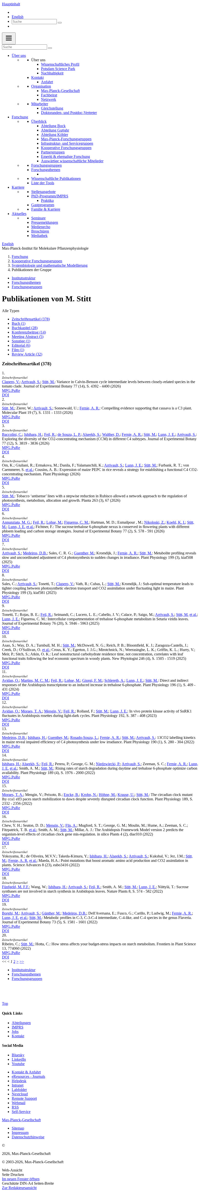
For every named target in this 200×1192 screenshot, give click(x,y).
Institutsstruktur (23, 278)
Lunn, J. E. (166, 434)
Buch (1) (18, 323)
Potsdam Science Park (58, 69)
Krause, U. (126, 795)
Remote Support (24, 1098)
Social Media (12, 1045)
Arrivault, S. (30, 382)
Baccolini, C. (12, 434)
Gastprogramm (42, 205)
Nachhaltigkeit (52, 73)
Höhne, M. (107, 795)
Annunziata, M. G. (16, 522)
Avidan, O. (10, 680)
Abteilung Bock (53, 126)
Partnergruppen (53, 152)
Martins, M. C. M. (35, 680)
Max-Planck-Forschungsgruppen (66, 139)
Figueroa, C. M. (76, 522)
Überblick (39, 121)
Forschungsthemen (45, 170)
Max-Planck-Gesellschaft (60, 91)
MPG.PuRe (11, 390)
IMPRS (17, 1027)
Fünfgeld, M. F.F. (15, 887)
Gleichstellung (52, 108)
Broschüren (40, 231)
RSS (15, 1107)
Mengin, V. (52, 711)
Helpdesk (19, 1081)
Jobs (15, 1031)
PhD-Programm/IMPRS (49, 196)
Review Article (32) (27, 354)
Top (5, 1003)
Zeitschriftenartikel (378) (31, 319)
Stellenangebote (43, 192)
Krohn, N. (89, 795)
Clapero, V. (11, 382)
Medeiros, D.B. (35, 553)
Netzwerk (48, 99)
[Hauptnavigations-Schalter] (9, 38)
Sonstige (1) (21, 341)
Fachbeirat (49, 95)
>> (22, 961)
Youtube (18, 1064)
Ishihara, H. (33, 434)
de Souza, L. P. (69, 434)
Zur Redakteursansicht (19, 1188)
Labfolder (19, 1090)
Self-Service (21, 1112)
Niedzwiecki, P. (108, 764)
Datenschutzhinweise (28, 1137)
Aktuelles (19, 214)
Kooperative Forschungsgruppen (66, 148)
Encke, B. (71, 795)
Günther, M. (51, 913)
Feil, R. (50, 434)
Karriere (18, 187)
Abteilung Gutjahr (55, 130)
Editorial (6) (21, 345)
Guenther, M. (84, 553)
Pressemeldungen (44, 222)
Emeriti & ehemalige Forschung (65, 156)
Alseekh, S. (91, 434)
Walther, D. (111, 434)
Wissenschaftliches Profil (60, 64)
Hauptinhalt (11, 4)
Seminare (38, 218)
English (17, 17)
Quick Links (12, 1013)
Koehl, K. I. (176, 522)
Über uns (19, 55)
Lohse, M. (54, 522)
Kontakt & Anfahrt (26, 1072)
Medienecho (40, 227)
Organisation (41, 86)
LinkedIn (19, 1059)
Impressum (20, 1133)
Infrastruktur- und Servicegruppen (67, 143)
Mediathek (39, 236)
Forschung (20, 117)
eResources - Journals (28, 1076)
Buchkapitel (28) (25, 328)
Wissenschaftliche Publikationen (56, 178)
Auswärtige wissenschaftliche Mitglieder (72, 161)
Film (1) (18, 350)
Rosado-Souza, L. (84, 737)
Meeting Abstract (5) (27, 337)
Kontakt (37, 77)
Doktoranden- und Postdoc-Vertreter (69, 113)
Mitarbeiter (39, 104)
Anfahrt (47, 82)
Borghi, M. (10, 913)
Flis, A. (71, 825)
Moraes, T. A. (31, 711)
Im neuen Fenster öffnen (21, 1179)
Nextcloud (20, 1094)
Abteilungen (21, 1023)
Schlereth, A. (114, 680)
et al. (29, 470)
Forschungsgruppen (46, 165)
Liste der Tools (42, 183)
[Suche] (60, 22)
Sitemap (18, 1128)
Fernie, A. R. (90, 408)
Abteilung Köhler (54, 134)
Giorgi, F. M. (92, 680)
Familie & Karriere (45, 209)
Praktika (47, 200)
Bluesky (18, 1055)
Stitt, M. (48, 382)
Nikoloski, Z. (154, 522)
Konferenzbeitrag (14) (29, 332)
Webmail (18, 1103)
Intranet (17, 1085)
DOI (5, 395)
